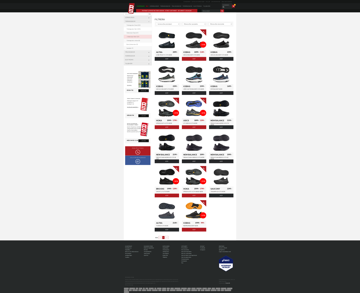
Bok (144, 288)
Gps (155, 288)
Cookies (127, 257)
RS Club (208, 1)
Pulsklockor (229, 288)
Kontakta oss (128, 248)
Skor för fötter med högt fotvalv (189, 255)
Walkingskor (213, 290)
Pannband (218, 288)
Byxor (147, 288)
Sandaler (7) (130, 48)
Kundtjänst (187, 1)
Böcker (140, 288)
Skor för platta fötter (186, 257)
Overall (213, 288)
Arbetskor (126, 288)
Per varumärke (185, 249)
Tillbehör (206, 6)
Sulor (168, 290)
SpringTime (222, 249)
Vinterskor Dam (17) (132, 33)
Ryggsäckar (135, 290)
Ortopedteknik (215, 1)
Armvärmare (132, 288)
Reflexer (126, 290)
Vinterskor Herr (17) (133, 36)
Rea (147, 6)
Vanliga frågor (128, 255)
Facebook (202, 248)
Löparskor (204, 288)
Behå (137, 288)
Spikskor (144, 290)
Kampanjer (141, 6)
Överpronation (185, 259)
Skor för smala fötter (186, 253)
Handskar (159, 288)
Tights (184, 290)
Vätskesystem (228, 290)
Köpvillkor (127, 249)
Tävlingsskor (176, 6)
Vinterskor (126, 292)
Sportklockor (155, 290)
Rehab (130, 290)
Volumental (147, 253)
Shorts (139, 290)
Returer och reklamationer (132, 251)
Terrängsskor (179, 290)
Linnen (189, 288)
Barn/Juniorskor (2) (132, 44)
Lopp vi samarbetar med (225, 251)
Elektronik (198, 6)
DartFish (146, 255)
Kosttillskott (184, 288)
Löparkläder (154, 6)
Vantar (218, 290)
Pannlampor (223, 288)
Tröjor (199, 290)
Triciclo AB (228, 283)
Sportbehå (149, 290)
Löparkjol (193, 288)
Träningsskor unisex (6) (133, 40)
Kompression (177, 288)
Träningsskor (165, 6)
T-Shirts (202, 290)
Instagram (202, 249)
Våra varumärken (226, 1)
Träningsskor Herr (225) (133, 29)
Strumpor (164, 290)
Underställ (207, 290)
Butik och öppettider (198, 1)
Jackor (168, 288)
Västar (222, 290)
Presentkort (128, 253)
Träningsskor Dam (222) (133, 25)
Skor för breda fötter (186, 251)
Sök (149, 14)
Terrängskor (187, 6)
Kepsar (172, 288)
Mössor (209, 288)
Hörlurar (164, 288)
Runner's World (223, 248)
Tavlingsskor (172, 290)
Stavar (159, 290)
